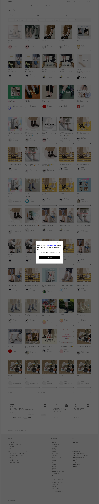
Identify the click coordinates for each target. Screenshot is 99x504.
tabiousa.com (52, 245)
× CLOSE (59, 242)
